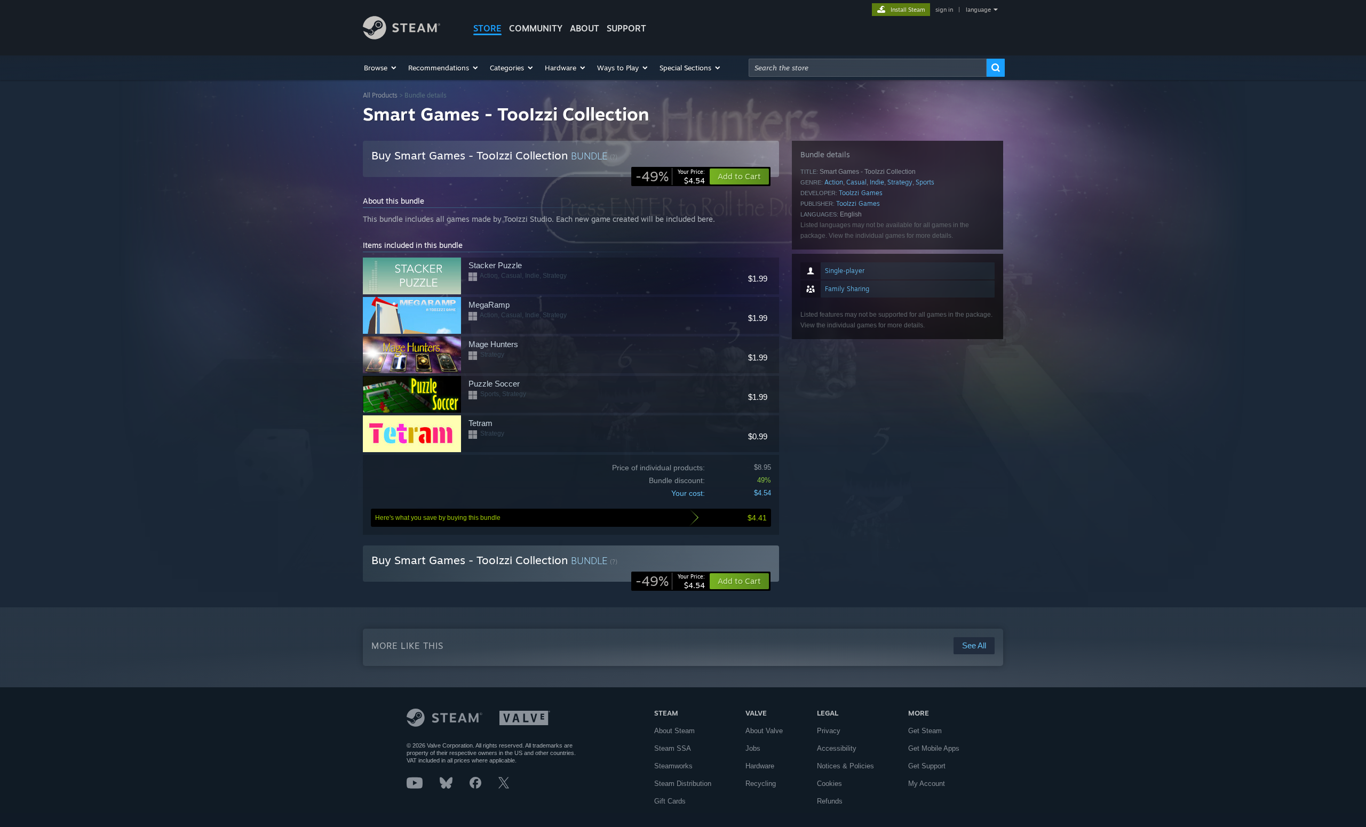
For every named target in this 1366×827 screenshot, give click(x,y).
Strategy (899, 182)
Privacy (828, 731)
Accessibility (836, 748)
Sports (925, 182)
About (584, 28)
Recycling (760, 784)
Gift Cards (670, 801)
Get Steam (925, 731)
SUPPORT (626, 28)
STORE (487, 28)
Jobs (752, 748)
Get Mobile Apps (933, 748)
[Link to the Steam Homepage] (401, 36)
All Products (380, 95)
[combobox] (868, 68)
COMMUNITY (535, 28)
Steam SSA (672, 748)
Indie (877, 182)
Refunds (830, 801)
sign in (944, 9)
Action (833, 182)
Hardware (759, 766)
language (978, 9)
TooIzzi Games (861, 193)
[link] (670, 176)
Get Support (927, 766)
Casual (856, 182)
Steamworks (673, 766)
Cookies (829, 784)
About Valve (764, 731)
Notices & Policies (845, 766)
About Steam (674, 731)
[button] (381, 67)
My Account (926, 784)
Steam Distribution (682, 784)
